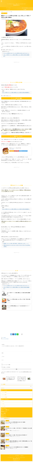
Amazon (11, 150)
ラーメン (3, 338)
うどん (3, 403)
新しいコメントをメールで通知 (6, 364)
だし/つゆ (3, 406)
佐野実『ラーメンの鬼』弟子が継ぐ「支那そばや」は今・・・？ (16, 243)
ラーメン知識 (3, 337)
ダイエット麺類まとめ (5, 409)
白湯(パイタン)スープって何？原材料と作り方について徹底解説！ (17, 447)
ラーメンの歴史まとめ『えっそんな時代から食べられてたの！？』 (16, 53)
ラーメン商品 (4, 394)
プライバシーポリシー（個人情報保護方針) (14, 455)
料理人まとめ (4, 416)
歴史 (12, 442)
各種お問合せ (22, 455)
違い (5, 338)
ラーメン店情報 (4, 397)
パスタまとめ (8, 9)
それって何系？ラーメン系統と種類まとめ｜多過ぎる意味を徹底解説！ (16, 92)
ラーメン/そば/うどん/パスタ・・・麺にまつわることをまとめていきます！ (16, 457)
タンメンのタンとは (14, 423)
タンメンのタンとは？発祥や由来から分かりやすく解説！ (16, 422)
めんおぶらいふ (16, 5)
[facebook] (13, 334)
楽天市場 (16, 150)
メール (3, 356)
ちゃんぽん (14, 430)
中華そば (7, 338)
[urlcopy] (22, 334)
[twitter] (11, 334)
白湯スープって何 (14, 448)
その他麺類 (24, 9)
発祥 (14, 442)
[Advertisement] (16, 70)
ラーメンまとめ (4, 390)
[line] (17, 334)
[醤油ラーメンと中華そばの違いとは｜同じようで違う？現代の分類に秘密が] (15, 334)
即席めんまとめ (4, 411)
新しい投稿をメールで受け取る (6, 367)
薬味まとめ (4, 414)
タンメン (18, 430)
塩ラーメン (15, 436)
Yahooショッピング (23, 150)
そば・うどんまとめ (5, 399)
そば (3, 401)
